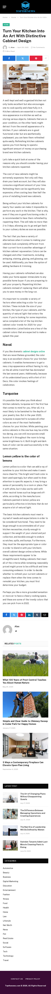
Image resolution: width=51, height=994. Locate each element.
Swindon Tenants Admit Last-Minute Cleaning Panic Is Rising (34, 844)
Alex (13, 47)
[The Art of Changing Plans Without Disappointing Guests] (10, 797)
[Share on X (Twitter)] (22, 58)
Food (5, 903)
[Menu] (4, 7)
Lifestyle (7, 921)
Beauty (6, 873)
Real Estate (8, 938)
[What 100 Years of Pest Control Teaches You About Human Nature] (25, 663)
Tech (5, 951)
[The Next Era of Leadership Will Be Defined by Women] (10, 830)
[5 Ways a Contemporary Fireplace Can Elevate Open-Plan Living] (25, 746)
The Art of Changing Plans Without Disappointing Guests (33, 796)
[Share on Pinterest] (36, 58)
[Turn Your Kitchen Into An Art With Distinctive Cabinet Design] (25, 79)
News (5, 930)
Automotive (8, 868)
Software (7, 947)
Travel (6, 960)
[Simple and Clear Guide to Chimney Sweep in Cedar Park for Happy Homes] (25, 704)
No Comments (39, 47)
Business (7, 877)
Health (6, 908)
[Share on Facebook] (9, 58)
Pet (4, 934)
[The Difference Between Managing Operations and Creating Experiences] (10, 814)
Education (7, 886)
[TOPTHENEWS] (25, 7)
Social (5, 943)
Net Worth (7, 925)
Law (5, 916)
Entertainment (9, 890)
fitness (6, 899)
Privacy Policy (33, 979)
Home (6, 24)
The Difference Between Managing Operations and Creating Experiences (32, 813)
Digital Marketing (10, 881)
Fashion (6, 894)
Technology (8, 956)
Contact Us (17, 979)
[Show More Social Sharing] (45, 58)
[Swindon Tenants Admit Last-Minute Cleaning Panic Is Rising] (10, 845)
